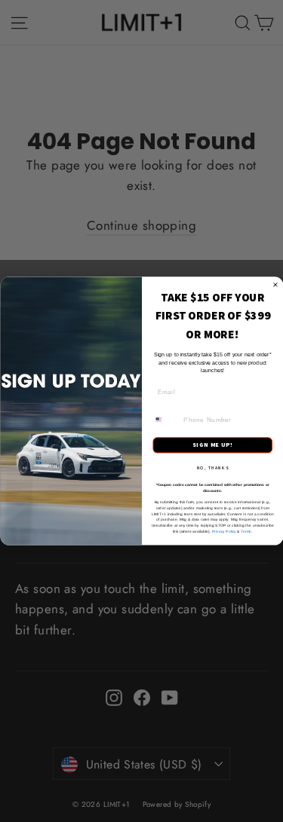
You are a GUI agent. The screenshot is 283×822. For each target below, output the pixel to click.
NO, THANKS (212, 467)
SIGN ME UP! (212, 445)
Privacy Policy (223, 531)
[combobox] (165, 419)
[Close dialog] (275, 284)
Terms (246, 531)
